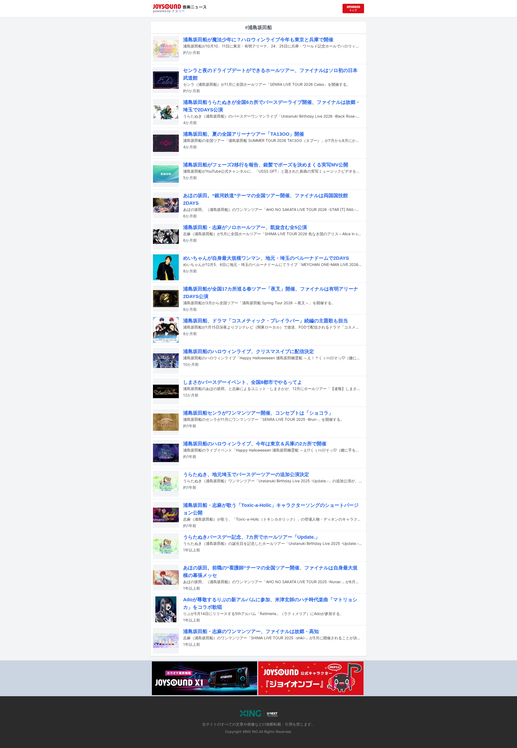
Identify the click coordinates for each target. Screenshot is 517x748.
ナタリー (178, 11)
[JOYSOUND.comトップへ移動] (353, 8)
